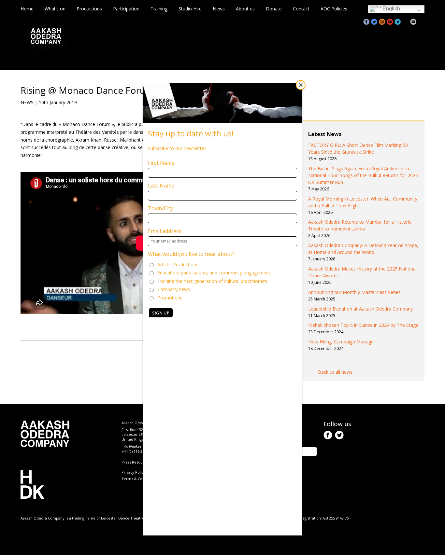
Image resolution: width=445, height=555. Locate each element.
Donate (274, 9)
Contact (301, 9)
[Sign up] (413, 22)
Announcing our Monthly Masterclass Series (354, 292)
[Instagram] (382, 22)
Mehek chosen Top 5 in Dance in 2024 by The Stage (363, 325)
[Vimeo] (398, 22)
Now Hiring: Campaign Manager (341, 342)
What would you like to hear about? (191, 253)
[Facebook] (366, 22)
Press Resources (136, 462)
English (390, 8)
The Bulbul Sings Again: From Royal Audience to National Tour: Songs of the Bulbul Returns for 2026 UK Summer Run (363, 175)
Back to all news (335, 372)
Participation (126, 9)
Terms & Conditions (139, 478)
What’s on (55, 9)
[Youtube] (390, 22)
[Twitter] (374, 22)
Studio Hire (190, 9)
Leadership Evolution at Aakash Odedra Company (360, 309)
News (219, 9)
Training (159, 9)
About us (245, 9)
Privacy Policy (134, 472)
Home (27, 9)
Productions (89, 9)
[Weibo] (405, 22)
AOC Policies (334, 9)
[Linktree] (421, 22)
